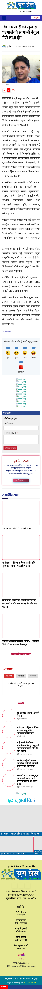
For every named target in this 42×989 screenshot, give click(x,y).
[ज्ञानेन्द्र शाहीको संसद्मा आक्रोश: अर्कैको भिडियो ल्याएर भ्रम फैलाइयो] (21, 626)
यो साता (21, 676)
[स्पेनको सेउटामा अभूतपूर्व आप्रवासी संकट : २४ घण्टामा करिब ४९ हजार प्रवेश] (8, 780)
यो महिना (33, 676)
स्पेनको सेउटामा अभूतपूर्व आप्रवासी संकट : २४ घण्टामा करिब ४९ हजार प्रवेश (27, 780)
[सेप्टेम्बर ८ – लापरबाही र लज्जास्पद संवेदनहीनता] (21, 820)
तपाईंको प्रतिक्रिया (11, 433)
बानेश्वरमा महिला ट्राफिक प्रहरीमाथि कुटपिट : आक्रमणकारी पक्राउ (18, 564)
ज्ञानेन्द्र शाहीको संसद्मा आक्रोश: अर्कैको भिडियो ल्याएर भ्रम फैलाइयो (20, 643)
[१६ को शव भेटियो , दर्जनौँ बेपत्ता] (21, 513)
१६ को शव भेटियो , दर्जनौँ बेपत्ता (17, 528)
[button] (35, 18)
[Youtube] (27, 886)
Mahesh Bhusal (30, 982)
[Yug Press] (21, 5)
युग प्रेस (9, 46)
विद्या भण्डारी (8, 331)
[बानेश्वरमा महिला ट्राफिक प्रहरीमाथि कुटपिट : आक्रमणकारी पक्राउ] (21, 547)
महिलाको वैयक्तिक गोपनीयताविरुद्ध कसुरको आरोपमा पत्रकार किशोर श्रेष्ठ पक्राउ (19, 603)
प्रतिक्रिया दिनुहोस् (10, 448)
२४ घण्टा (9, 676)
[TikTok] (21, 886)
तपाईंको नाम (9, 423)
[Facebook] (14, 886)
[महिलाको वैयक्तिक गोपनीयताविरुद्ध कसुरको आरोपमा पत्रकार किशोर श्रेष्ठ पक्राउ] (21, 585)
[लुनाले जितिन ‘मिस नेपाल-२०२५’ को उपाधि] (17, 845)
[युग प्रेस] (4, 46)
